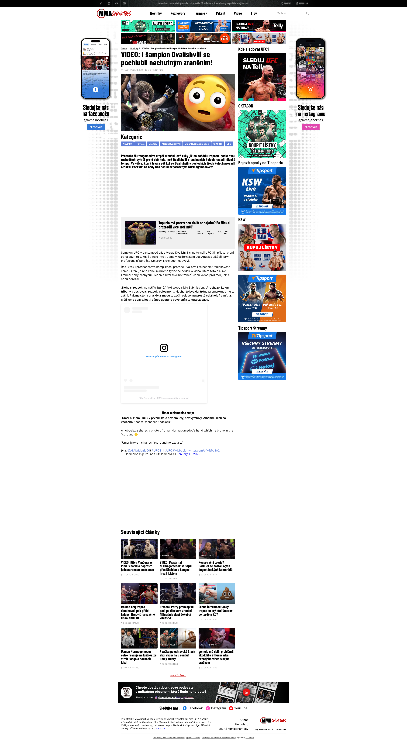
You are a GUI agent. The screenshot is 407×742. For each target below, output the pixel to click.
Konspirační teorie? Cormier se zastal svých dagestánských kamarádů (215, 566)
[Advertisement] (178, 192)
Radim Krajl (157, 70)
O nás (244, 720)
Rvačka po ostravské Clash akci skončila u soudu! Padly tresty (177, 655)
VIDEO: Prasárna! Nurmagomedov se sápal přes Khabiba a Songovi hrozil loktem (176, 568)
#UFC (168, 450)
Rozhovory (178, 14)
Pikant (220, 14)
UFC (229, 144)
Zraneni (153, 144)
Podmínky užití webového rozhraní (169, 738)
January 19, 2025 (188, 454)
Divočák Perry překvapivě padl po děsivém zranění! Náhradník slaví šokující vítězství (177, 612)
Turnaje (199, 14)
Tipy (254, 14)
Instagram (218, 708)
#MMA (177, 450)
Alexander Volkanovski (181, 233)
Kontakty (160, 729)
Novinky (156, 14)
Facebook (195, 708)
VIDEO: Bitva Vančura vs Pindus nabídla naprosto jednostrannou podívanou (137, 566)
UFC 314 (226, 233)
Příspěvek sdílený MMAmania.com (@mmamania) (164, 398)
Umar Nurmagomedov (197, 144)
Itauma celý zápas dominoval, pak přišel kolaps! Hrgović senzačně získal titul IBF (138, 612)
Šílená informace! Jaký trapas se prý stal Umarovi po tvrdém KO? (216, 610)
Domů (124, 49)
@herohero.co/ (176, 698)
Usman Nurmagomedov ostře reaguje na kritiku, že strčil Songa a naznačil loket (138, 657)
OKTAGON (213, 645)
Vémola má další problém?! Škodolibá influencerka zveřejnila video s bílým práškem (216, 657)
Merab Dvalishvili (171, 144)
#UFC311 (158, 450)
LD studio (250, 738)
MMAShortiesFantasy (233, 729)
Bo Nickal (200, 233)
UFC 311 (217, 144)
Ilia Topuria (210, 233)
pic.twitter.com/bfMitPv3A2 (201, 450)
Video (238, 14)
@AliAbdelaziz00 (139, 450)
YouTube (241, 708)
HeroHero (241, 724)
